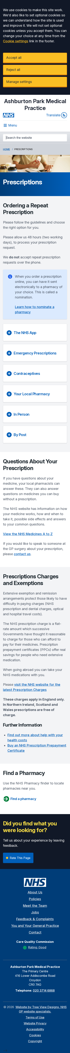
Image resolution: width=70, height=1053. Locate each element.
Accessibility (35, 1029)
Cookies (35, 1035)
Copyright (35, 1041)
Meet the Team (35, 906)
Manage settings (19, 82)
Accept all (13, 58)
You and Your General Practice (35, 926)
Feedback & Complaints (35, 919)
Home (6, 149)
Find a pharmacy (23, 799)
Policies (35, 899)
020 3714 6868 (44, 990)
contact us (22, 554)
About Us (35, 892)
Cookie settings (15, 41)
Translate (53, 115)
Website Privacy (35, 1023)
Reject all (13, 70)
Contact (35, 932)
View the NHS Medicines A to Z (28, 534)
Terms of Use (35, 1017)
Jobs (35, 912)
